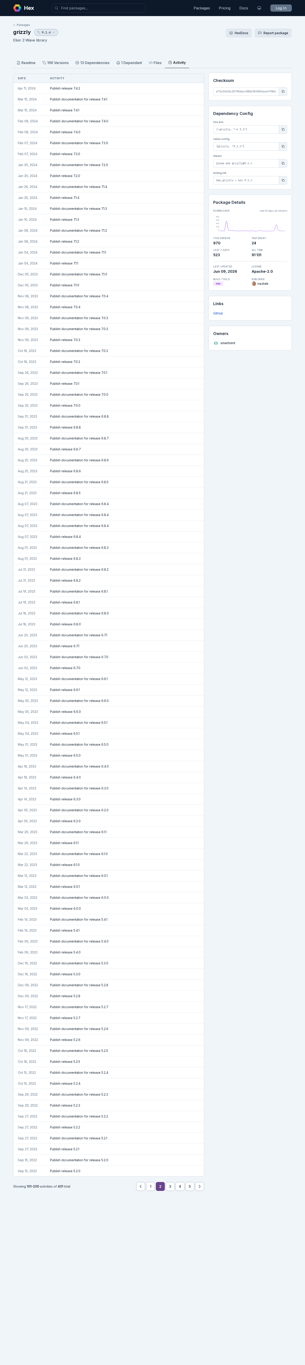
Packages (202, 8)
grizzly (22, 32)
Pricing (224, 8)
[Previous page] (140, 1186)
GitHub (218, 313)
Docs (243, 8)
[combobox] (99, 8)
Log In (281, 8)
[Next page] (199, 1186)
